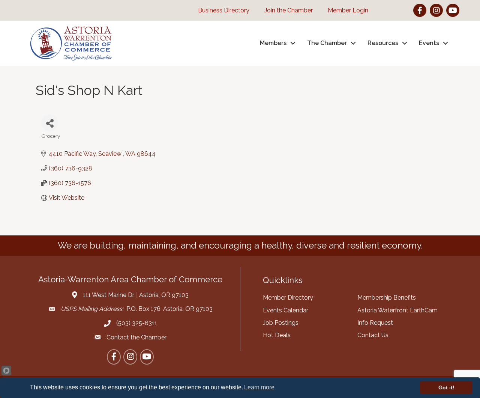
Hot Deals (277, 335)
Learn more (259, 387)
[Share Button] (49, 123)
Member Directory (288, 297)
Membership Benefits (386, 297)
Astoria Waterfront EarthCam (397, 310)
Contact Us (372, 335)
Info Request (375, 322)
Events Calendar (285, 310)
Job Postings (280, 322)
